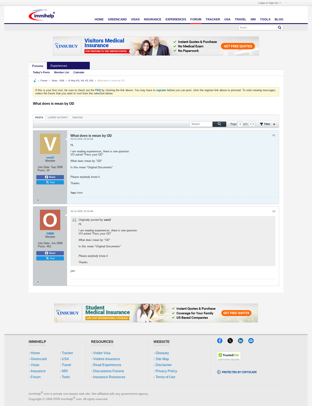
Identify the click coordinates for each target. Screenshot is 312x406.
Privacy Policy (166, 371)
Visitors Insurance (106, 359)
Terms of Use (165, 377)
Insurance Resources (109, 377)
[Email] (253, 342)
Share (52, 177)
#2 (274, 211)
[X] (233, 342)
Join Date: (44, 167)
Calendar (78, 72)
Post (52, 182)
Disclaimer (164, 365)
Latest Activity (58, 117)
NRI (253, 19)
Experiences (176, 19)
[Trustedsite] (229, 360)
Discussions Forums (108, 371)
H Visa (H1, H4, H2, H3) (80, 80)
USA (227, 19)
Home (99, 19)
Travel (240, 19)
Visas (135, 19)
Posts (39, 117)
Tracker (213, 19)
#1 (274, 135)
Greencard (117, 19)
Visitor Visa (101, 353)
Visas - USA (58, 80)
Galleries (80, 65)
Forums (37, 66)
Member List (61, 72)
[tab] (39, 117)
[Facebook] (222, 342)
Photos (78, 117)
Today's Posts (41, 72)
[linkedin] (243, 342)
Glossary (162, 353)
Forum (195, 19)
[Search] (279, 27)
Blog (279, 19)
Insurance (152, 19)
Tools (265, 19)
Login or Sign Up (268, 2)
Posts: (42, 170)
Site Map (162, 359)
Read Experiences (107, 365)
